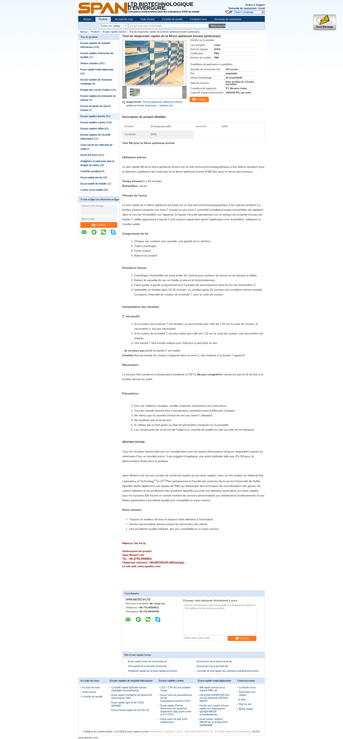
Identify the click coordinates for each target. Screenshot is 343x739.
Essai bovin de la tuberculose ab (214, 661)
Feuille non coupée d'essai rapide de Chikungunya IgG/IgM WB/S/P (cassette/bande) (213, 710)
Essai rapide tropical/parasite (97, 69)
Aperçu (84, 31)
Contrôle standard (90, 171)
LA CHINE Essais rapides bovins (131, 731)
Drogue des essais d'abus (95, 89)
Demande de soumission (242, 8)
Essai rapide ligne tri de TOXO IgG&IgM (127, 704)
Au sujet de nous (124, 19)
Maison (87, 19)
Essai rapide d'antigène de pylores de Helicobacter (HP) (131, 696)
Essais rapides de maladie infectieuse (131, 680)
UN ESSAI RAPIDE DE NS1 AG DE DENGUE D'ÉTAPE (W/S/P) (214, 698)
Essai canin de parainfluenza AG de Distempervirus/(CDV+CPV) (176, 698)
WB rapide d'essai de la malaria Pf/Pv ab (212, 689)
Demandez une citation (247, 693)
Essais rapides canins (92, 122)
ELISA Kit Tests (89, 155)
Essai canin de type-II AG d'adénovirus (173, 720)
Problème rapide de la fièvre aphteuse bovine (152, 671)
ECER (256, 731)
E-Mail (242, 699)
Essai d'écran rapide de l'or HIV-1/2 (130, 710)
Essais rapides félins (92, 128)
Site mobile (247, 709)
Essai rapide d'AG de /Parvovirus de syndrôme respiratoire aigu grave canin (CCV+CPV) (175, 710)
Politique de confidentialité (97, 731)
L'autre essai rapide (91, 189)
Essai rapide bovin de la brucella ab (147, 661)
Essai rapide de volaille (93, 183)
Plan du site (245, 704)
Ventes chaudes (89, 63)
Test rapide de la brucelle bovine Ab (147, 666)
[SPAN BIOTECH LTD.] (103, 8)
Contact (101, 224)
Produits (103, 19)
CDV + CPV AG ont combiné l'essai (175, 689)
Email (261, 8)
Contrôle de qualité (172, 19)
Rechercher (219, 25)
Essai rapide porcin (91, 177)
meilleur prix (166, 105)
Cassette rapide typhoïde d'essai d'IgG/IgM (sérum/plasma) (128, 689)
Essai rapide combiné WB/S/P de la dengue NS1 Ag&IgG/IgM (213, 722)
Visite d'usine (147, 19)
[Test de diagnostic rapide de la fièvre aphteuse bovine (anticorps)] (154, 63)
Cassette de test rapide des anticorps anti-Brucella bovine (228, 671)
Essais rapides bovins (114, 31)
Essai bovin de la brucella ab (212, 666)
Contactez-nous (198, 19)
